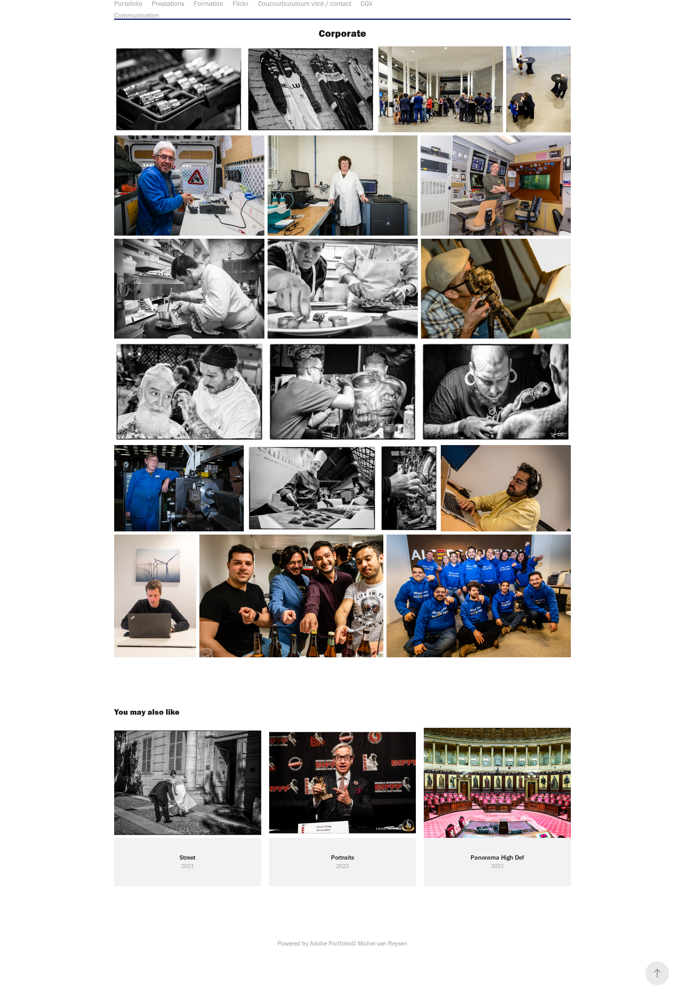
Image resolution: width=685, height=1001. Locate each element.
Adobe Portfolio (330, 943)
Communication (136, 15)
